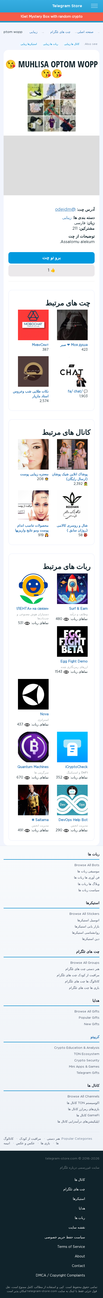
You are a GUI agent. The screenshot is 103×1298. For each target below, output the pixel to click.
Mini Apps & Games (84, 1066)
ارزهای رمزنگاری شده (74, 666)
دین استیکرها (90, 939)
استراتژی (43, 719)
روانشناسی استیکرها (85, 933)
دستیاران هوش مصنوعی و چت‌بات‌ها (33, 616)
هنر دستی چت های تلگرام (82, 969)
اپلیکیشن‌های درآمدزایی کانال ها (78, 1121)
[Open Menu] (95, 6)
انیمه (7, 1143)
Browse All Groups (84, 963)
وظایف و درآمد (79, 614)
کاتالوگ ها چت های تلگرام (82, 981)
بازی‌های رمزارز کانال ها (83, 1109)
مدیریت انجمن (40, 825)
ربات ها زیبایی (50, 44)
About (80, 1256)
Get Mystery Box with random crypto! (52, 16)
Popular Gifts (89, 1018)
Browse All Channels (83, 1096)
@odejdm (65, 210)
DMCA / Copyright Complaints (60, 1275)
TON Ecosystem (86, 1054)
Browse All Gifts (86, 1011)
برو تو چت (51, 258)
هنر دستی (53, 1139)
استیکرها (79, 1198)
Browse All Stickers (84, 914)
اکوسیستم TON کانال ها (83, 1103)
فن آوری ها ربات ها (86, 877)
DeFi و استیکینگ (77, 772)
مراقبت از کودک (30, 1139)
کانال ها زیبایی (71, 44)
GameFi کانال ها (87, 1115)
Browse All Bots (86, 865)
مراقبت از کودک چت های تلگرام (78, 975)
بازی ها (45, 1143)
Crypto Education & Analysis (76, 1048)
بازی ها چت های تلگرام (84, 988)
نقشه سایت (77, 1227)
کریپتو (95, 1036)
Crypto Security (86, 1060)
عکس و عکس (25, 1143)
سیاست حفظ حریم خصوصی (65, 1237)
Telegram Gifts (87, 1073)
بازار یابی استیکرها (87, 926)
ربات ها (80, 1218)
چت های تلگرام (74, 1189)
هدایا (82, 1208)
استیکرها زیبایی (29, 44)
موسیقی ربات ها (88, 871)
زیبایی (67, 218)
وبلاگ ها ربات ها (88, 884)
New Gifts (91, 1024)
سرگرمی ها (41, 772)
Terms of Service (71, 1246)
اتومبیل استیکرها (88, 920)
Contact (78, 1266)
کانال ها (79, 1179)
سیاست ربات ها (88, 890)
